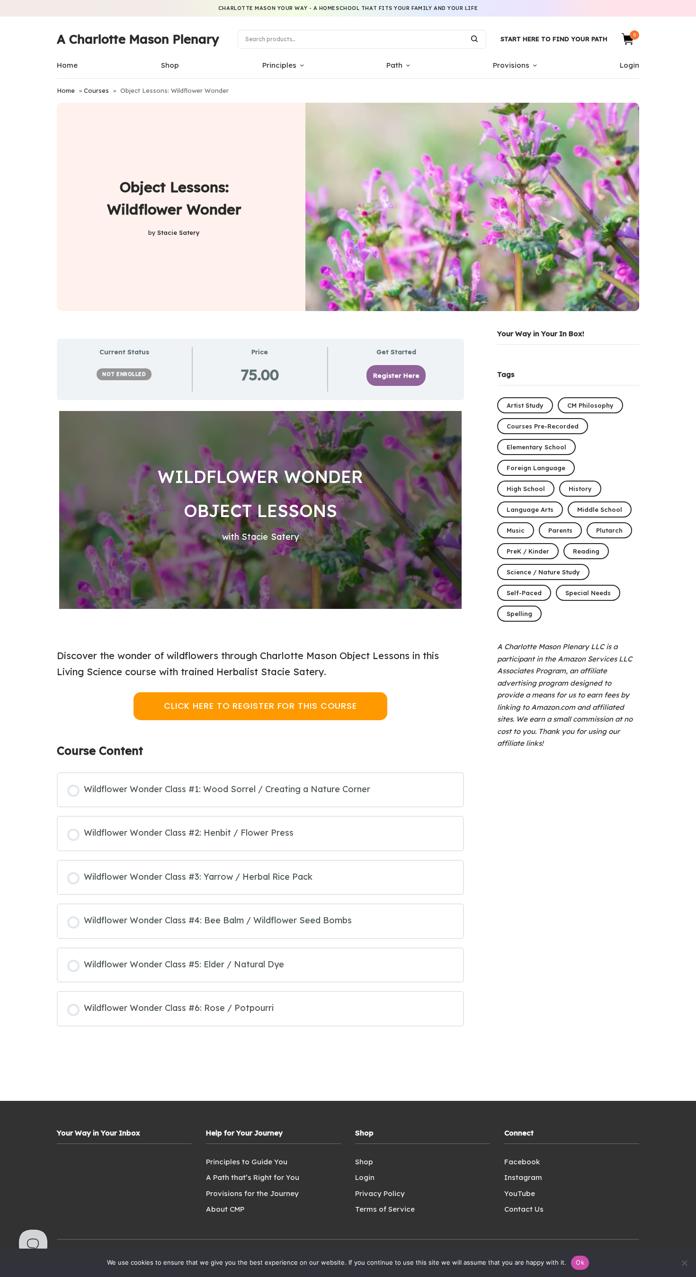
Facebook (522, 1161)
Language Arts (530, 509)
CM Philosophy (590, 405)
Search (474, 39)
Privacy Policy (380, 1193)
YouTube (519, 1193)
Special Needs (588, 593)
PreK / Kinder (528, 551)
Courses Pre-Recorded (543, 426)
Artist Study (525, 405)
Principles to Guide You (246, 1161)
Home (67, 65)
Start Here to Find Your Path (553, 39)
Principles (279, 65)
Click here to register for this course (260, 706)
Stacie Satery (178, 232)
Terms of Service (385, 1209)
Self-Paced (524, 593)
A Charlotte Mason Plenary (138, 39)
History (580, 488)
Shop (170, 65)
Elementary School (536, 447)
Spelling (519, 613)
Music (516, 530)
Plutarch (609, 530)
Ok (580, 1262)
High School (526, 488)
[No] (684, 1263)
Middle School (599, 509)
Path (394, 65)
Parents (560, 530)
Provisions (511, 65)
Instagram (523, 1177)
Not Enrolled (124, 374)
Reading (586, 551)
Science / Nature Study (543, 572)
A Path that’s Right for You (252, 1177)
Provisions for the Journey (252, 1193)
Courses (96, 90)
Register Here (396, 375)
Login (629, 65)
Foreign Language (536, 468)
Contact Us (524, 1209)
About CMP (225, 1209)
